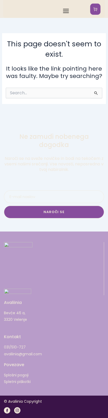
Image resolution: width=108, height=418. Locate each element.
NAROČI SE (54, 211)
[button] (63, 9)
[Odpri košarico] (96, 9)
